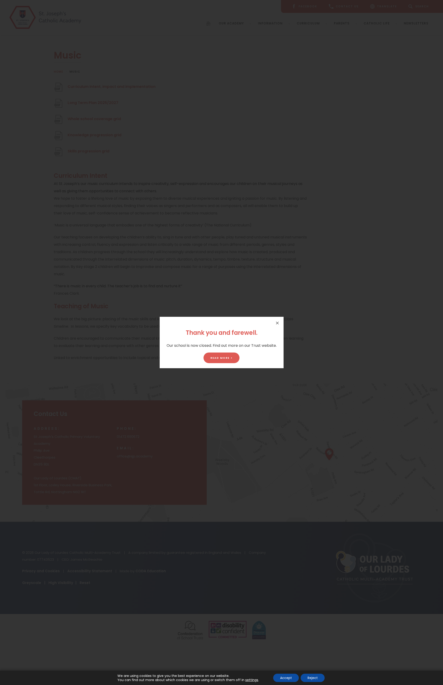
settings (251, 680)
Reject (313, 678)
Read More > (221, 358)
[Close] (277, 323)
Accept (286, 678)
